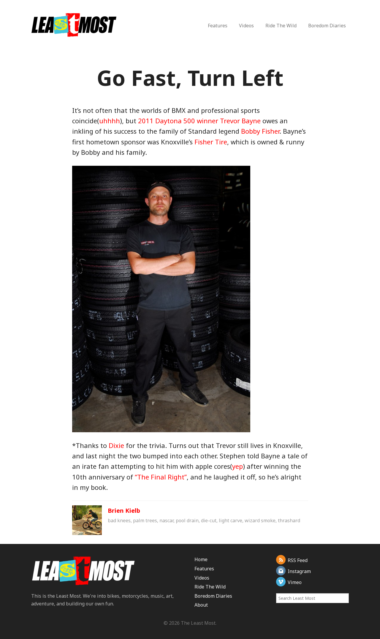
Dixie (116, 445)
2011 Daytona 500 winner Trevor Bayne (199, 120)
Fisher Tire (210, 141)
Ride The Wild (281, 25)
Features (217, 25)
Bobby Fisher (260, 131)
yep (237, 466)
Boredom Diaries (327, 25)
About (201, 605)
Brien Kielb (124, 511)
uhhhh (109, 120)
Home (201, 559)
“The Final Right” (161, 476)
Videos (246, 25)
